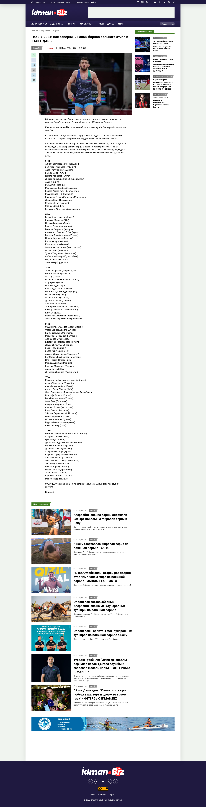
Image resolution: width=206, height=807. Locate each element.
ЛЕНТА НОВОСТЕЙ (39, 24)
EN (142, 2)
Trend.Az (79, 2)
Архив (68, 2)
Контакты (60, 2)
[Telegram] (164, 2)
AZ (138, 2)
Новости (49, 48)
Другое (110, 24)
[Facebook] (159, 2)
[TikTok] (174, 2)
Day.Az (87, 2)
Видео (101, 24)
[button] (34, 55)
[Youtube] (155, 2)
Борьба (36, 48)
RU (147, 2)
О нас (53, 2)
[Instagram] (169, 2)
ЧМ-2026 (121, 24)
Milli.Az (93, 2)
